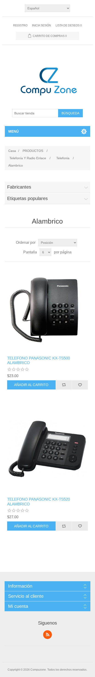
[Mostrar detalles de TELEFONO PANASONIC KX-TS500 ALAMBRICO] (47, 308)
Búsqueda (70, 113)
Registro (20, 25)
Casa (12, 151)
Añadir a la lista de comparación (64, 384)
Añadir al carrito (31, 385)
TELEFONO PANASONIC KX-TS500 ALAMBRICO (38, 360)
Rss (47, 634)
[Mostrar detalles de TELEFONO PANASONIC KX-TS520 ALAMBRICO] (47, 450)
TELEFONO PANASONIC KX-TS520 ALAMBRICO (38, 501)
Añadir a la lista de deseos (80, 384)
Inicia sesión (41, 25)
